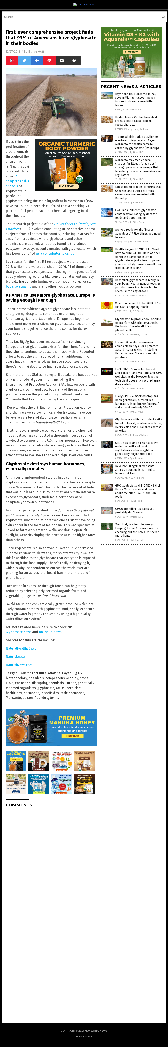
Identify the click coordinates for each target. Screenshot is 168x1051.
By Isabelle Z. (137, 109)
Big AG (77, 673)
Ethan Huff (36, 51)
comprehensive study (61, 678)
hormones (31, 693)
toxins (54, 698)
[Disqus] (51, 862)
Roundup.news (50, 632)
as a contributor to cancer (55, 254)
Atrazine (54, 673)
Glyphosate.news (18, 632)
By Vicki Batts (137, 477)
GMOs (60, 688)
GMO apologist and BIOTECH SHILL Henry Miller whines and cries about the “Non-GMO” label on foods (137, 491)
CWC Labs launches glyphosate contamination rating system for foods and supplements (136, 213)
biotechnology (16, 678)
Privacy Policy (84, 1036)
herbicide (73, 688)
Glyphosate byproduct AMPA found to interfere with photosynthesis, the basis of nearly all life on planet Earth (138, 324)
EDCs (9, 683)
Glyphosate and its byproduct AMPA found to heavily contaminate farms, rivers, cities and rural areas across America (138, 425)
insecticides (50, 693)
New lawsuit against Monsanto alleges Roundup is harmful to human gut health (135, 469)
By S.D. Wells (136, 311)
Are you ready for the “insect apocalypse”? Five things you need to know (138, 233)
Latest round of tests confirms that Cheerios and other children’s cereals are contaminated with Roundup (138, 192)
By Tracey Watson (139, 129)
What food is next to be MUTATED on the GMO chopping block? (138, 305)
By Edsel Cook (137, 361)
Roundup (41, 698)
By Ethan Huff (136, 152)
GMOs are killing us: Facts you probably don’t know (134, 510)
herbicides (14, 693)
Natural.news (16, 657)
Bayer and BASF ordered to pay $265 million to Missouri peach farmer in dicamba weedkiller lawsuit (135, 99)
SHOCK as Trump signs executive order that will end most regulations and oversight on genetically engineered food (136, 448)
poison (28, 698)
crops (84, 678)
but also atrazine (18, 286)
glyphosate (45, 688)
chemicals (36, 678)
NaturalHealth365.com (22, 648)
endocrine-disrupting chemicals (39, 683)
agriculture (38, 673)
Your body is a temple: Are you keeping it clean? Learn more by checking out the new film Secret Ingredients (137, 530)
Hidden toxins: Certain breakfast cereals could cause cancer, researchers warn (136, 121)
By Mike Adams (137, 222)
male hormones (72, 693)
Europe (70, 683)
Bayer (66, 673)
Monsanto (13, 698)
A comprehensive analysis (17, 181)
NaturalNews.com (19, 665)
